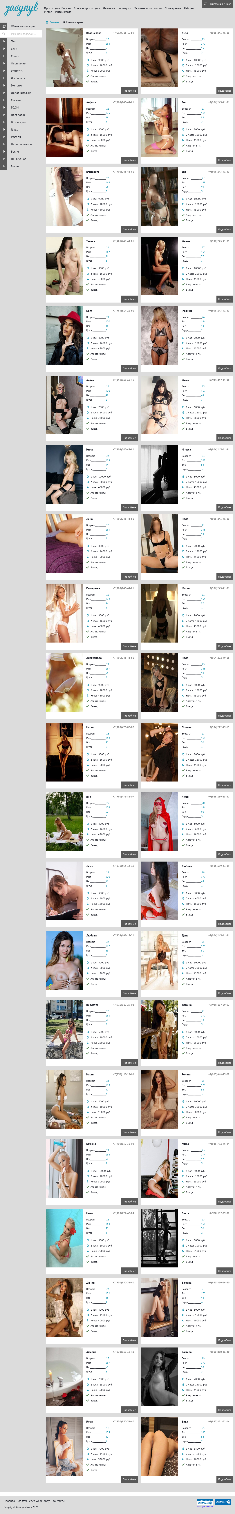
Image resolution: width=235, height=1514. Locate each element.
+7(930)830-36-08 (123, 1143)
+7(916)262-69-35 (123, 380)
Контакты (59, 1501)
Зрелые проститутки (87, 8)
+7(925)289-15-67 (218, 796)
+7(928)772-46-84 (218, 1143)
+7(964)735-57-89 (123, 33)
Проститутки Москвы (57, 8)
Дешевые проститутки (117, 8)
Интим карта (63, 12)
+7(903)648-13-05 (218, 1074)
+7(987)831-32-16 (218, 1421)
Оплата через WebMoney (34, 1501)
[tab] (52, 22)
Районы (189, 8)
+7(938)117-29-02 (123, 1004)
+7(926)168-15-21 (123, 935)
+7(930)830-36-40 (123, 1282)
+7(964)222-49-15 (218, 657)
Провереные (173, 8)
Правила (9, 1501)
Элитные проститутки (148, 8)
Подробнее (129, 90)
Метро (48, 12)
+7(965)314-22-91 (123, 310)
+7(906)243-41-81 (218, 33)
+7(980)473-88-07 (123, 727)
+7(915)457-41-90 (219, 380)
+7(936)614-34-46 (123, 866)
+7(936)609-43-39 (218, 866)
